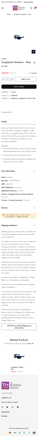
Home (9, 14)
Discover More (28, 2)
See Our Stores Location (9, 402)
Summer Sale (31, 98)
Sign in (12, 217)
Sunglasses (14, 98)
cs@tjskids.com (6, 398)
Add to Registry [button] (19, 87)
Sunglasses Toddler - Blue (17, 368)
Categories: (5, 98)
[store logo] (19, 8)
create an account (22, 217)
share (6, 66)
